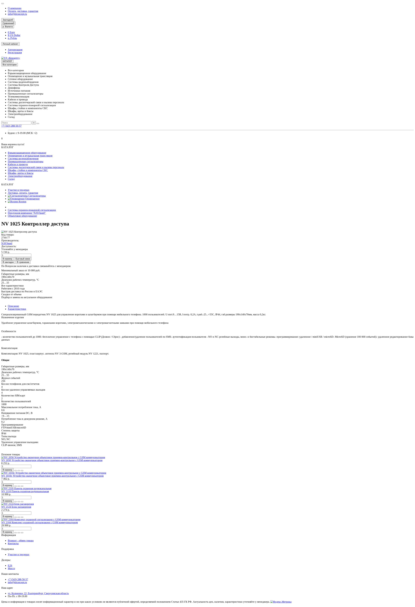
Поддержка (7, 549)
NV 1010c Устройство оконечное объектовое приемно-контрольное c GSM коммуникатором (52, 475)
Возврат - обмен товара (21, 540)
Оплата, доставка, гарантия (23, 11)
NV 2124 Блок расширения (16, 507)
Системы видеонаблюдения (23, 158)
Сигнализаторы (37, 195)
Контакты (13, 543)
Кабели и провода (18, 164)
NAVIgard (6, 243)
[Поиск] (37, 123)
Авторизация (15, 49)
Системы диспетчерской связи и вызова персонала (36, 167)
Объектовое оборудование (22, 215)
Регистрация (15, 52)
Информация (8, 535)
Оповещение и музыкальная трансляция (30, 155)
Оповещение (32, 198)
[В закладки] (19, 470)
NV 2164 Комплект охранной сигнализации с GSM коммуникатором (39, 522)
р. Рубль (12, 38)
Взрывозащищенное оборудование (27, 152)
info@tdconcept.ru (17, 14)
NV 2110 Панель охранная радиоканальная (25, 491)
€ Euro (11, 32)
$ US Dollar (14, 35)
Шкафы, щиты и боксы (20, 173)
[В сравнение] (22, 470)
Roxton (22, 201)
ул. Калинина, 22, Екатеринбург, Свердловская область (38, 593)
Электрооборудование (20, 176)
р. (8, 26)
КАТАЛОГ (7, 61)
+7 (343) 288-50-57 (11, 125)
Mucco (11, 568)
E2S (10, 565)
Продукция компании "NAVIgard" (27, 213)
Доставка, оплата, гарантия (23, 192)
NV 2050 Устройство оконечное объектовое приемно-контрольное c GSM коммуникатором (51, 460)
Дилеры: (6, 560)
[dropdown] (2, 3)
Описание (13, 306)
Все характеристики (12, 285)
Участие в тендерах (18, 190)
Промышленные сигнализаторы (25, 161)
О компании (14, 8)
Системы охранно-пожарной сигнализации (32, 210)
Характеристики (17, 309)
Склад (11, 179)
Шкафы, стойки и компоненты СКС (28, 170)
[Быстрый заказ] (15, 470)
